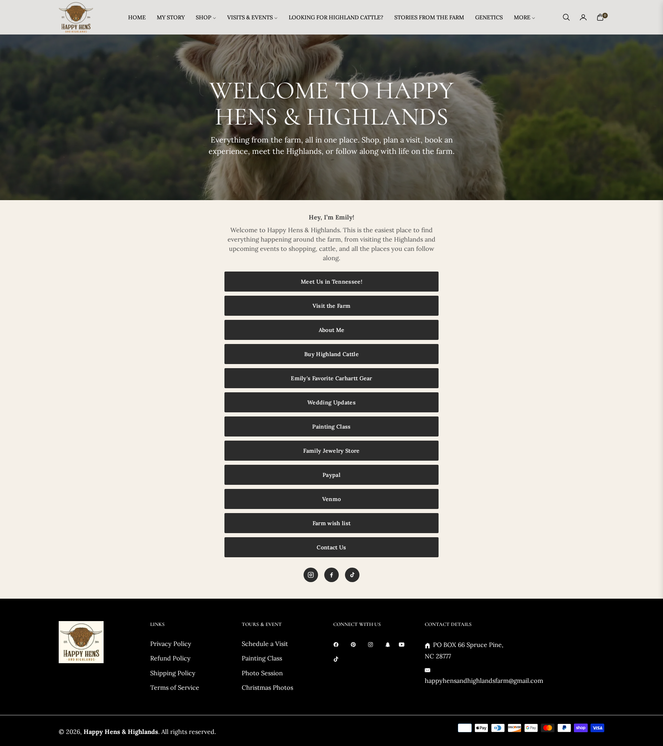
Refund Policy (170, 658)
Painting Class (331, 426)
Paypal (331, 474)
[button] (566, 17)
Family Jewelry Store (331, 450)
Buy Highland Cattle (331, 354)
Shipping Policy (172, 673)
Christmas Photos (267, 687)
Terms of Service (174, 687)
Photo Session (262, 673)
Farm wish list (331, 523)
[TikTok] (352, 575)
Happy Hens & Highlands (121, 732)
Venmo (331, 498)
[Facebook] (331, 575)
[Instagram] (311, 575)
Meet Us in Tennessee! (331, 281)
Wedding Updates (331, 402)
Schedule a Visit (265, 644)
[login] (583, 17)
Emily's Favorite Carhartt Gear (331, 378)
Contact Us (331, 547)
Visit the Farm (331, 305)
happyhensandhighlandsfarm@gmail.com (484, 681)
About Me (332, 329)
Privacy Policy (170, 644)
